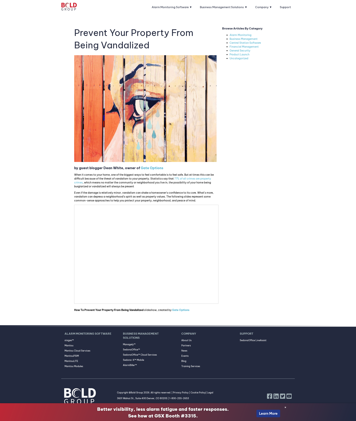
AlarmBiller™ (130, 365)
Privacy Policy (181, 392)
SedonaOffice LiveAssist (253, 340)
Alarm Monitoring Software (170, 7)
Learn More (268, 413)
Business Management (244, 39)
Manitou (69, 345)
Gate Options (152, 168)
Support (285, 7)
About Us (186, 340)
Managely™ (129, 344)
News (184, 350)
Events (185, 355)
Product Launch (239, 54)
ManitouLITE (71, 361)
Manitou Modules (74, 366)
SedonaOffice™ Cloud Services (140, 354)
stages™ (69, 340)
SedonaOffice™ (131, 349)
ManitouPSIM (72, 355)
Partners (186, 345)
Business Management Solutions (222, 7)
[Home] (69, 7)
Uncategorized (239, 58)
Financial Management (244, 46)
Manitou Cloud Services (77, 350)
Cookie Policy (198, 392)
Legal (210, 392)
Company (262, 7)
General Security (240, 50)
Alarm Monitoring (240, 35)
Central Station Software (245, 42)
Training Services (190, 366)
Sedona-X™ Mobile (133, 360)
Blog (183, 361)
